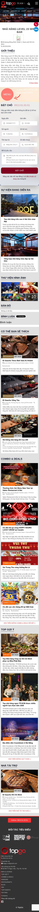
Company (4, 895)
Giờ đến (23, 118)
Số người (5, 129)
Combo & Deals (9, 484)
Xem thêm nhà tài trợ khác (19, 811)
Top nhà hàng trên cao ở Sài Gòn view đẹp (19, 220)
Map (34, 11)
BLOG (3, 885)
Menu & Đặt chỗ (15, 11)
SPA (2, 887)
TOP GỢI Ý (7, 655)
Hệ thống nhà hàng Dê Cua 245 (15, 440)
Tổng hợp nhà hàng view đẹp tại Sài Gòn (18, 260)
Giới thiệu (6, 11)
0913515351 (6, 46)
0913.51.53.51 (22, 105)
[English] (5, 6)
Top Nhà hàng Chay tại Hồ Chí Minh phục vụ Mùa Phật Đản (17, 660)
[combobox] (21, 3)
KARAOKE (4, 879)
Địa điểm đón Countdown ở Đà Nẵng (18, 743)
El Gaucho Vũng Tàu (11, 400)
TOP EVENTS (5, 890)
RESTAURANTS (8, 356)
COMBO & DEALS (7, 877)
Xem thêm (34, 83)
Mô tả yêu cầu (7, 150)
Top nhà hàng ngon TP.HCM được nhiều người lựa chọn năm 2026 (19, 704)
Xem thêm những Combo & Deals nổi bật (19, 623)
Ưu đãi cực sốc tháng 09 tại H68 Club (18, 607)
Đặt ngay (18, 356)
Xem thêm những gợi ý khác (19, 759)
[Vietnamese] (2, 6)
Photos (29, 11)
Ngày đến (5, 118)
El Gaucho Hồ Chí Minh (12, 795)
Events (23, 11)
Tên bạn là (5, 140)
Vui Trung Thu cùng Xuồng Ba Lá (16, 567)
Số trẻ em (23, 129)
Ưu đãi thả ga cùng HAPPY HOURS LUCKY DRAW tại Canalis (17, 529)
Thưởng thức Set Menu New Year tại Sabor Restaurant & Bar (18, 489)
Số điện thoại (25, 140)
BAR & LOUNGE (6, 872)
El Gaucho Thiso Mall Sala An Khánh (18, 361)
